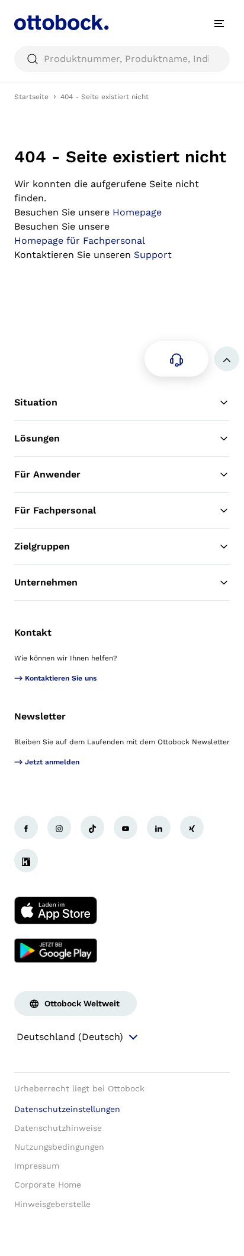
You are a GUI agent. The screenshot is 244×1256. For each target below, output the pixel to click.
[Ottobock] (61, 23)
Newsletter (40, 716)
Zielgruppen (42, 546)
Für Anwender (47, 474)
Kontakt (33, 632)
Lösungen (37, 438)
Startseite (31, 97)
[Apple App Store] (55, 910)
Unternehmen (46, 582)
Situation (35, 402)
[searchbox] (122, 59)
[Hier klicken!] (26, 827)
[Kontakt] (176, 359)
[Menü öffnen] (219, 23)
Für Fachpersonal (55, 510)
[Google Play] (55, 951)
